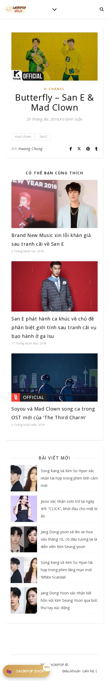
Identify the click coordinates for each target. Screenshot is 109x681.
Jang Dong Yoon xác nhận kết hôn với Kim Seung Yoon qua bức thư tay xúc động (69, 600)
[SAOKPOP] (15, 9)
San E (43, 136)
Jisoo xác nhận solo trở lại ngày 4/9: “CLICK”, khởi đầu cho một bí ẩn (69, 509)
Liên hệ (88, 671)
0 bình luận (72, 119)
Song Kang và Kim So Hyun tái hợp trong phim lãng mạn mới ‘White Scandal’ (67, 570)
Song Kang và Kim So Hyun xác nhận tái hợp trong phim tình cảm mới (69, 478)
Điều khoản (71, 671)
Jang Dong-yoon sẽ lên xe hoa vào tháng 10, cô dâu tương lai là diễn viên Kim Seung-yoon (69, 539)
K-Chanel (54, 89)
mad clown (23, 136)
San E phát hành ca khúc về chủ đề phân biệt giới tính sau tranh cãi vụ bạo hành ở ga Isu (53, 327)
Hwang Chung (30, 148)
